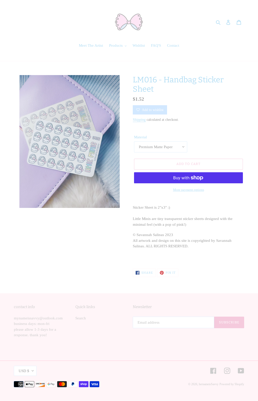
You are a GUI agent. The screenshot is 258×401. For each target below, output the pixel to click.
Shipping (139, 120)
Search (80, 318)
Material (140, 137)
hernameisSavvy (208, 384)
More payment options (188, 190)
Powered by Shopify (231, 384)
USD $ (24, 371)
